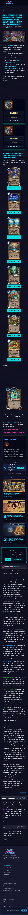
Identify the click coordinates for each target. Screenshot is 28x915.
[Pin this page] (4, 11)
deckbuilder (20, 56)
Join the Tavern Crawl (11, 68)
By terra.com (14, 120)
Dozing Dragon (7, 661)
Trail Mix (5, 707)
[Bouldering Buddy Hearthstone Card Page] (14, 299)
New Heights (6, 629)
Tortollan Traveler (8, 689)
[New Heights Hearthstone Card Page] (14, 225)
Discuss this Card (14, 188)
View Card (14, 117)
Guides (5, 886)
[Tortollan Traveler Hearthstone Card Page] (14, 324)
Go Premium (20, 467)
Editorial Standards (8, 901)
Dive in (24, 910)
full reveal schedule (10, 66)
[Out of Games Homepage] (9, 851)
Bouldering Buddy (8, 677)
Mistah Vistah (7, 580)
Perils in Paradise (8, 45)
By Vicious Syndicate (14, 146)
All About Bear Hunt (8, 888)
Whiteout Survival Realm (9, 883)
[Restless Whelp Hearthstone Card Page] (14, 398)
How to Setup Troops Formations (12, 890)
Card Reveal (7, 432)
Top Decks (6, 870)
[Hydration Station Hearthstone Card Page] (14, 250)
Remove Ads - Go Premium (14, 473)
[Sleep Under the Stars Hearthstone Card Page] (14, 201)
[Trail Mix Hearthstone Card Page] (14, 348)
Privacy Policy (7, 906)
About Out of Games (8, 899)
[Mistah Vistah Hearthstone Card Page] (14, 176)
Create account (17, 559)
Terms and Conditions (9, 904)
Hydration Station (8, 645)
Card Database (7, 872)
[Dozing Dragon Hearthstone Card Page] (14, 275)
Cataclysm (6, 874)
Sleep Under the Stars (9, 615)
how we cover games (13, 462)
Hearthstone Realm (10, 423)
